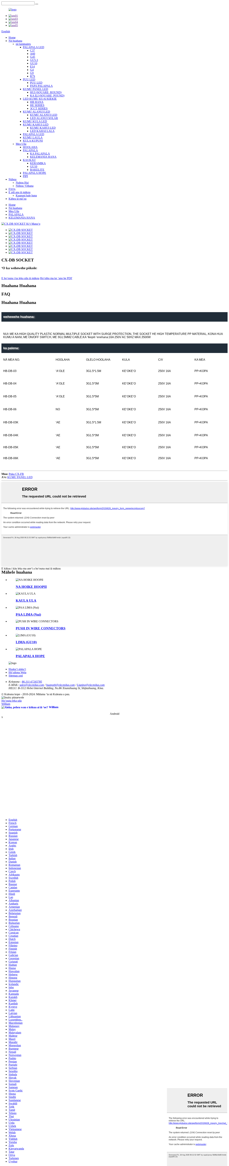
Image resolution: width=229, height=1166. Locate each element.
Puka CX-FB (16, 473)
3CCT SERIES (39, 108)
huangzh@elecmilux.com (60, 684)
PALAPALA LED (33, 47)
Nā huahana (15, 40)
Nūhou (12, 179)
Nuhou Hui (22, 182)
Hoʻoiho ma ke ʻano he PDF (56, 278)
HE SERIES (37, 105)
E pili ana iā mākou (19, 192)
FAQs (12, 189)
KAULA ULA (26, 600)
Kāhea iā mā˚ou (17, 198)
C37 (32, 50)
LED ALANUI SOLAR (44, 118)
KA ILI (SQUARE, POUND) (47, 95)
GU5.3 (34, 60)
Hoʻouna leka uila (11, 700)
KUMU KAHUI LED (35, 124)
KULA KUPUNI (33, 140)
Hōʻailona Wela (17, 672)
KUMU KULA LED (35, 121)
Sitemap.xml (16, 675)
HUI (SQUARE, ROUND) (46, 92)
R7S (32, 76)
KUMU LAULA (33, 137)
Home (12, 37)
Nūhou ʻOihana (24, 185)
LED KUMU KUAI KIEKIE (40, 98)
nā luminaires (23, 43)
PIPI (25, 176)
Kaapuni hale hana (26, 195)
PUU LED (29, 79)
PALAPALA (30, 150)
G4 (32, 69)
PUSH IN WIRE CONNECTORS (40, 628)
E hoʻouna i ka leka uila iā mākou (20, 278)
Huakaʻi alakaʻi (17, 669)
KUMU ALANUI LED (36, 111)
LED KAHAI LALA (42, 131)
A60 (32, 53)
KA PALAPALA (40, 153)
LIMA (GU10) (26, 642)
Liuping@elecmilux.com (91, 684)
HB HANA (36, 102)
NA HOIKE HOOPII (31, 587)
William (5, 703)
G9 (32, 72)
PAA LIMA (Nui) (28, 614)
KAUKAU (29, 160)
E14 (32, 66)
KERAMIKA (38, 163)
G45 (32, 56)
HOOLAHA (30, 147)
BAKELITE (37, 169)
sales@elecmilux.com (32, 684)
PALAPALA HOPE (34, 172)
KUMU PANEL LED (35, 89)
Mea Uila (21, 143)
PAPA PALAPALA (41, 85)
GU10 (33, 63)
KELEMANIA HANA (43, 156)
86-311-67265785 (32, 681)
